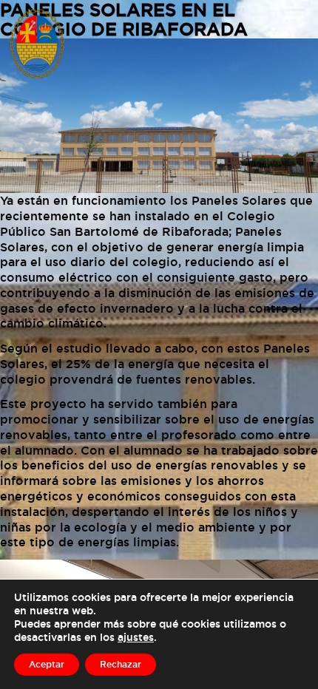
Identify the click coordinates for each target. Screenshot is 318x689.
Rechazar (120, 664)
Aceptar (46, 664)
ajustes (136, 636)
